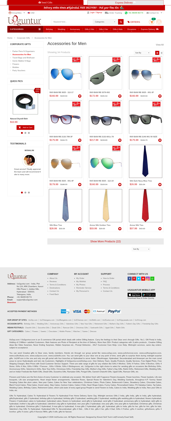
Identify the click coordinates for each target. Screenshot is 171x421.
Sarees (85, 331)
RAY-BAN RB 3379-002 (100, 92)
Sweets (43, 331)
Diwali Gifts (56, 328)
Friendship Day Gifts (150, 324)
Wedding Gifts (42, 324)
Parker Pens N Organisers (23, 51)
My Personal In (82, 291)
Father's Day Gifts (133, 324)
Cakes (27, 331)
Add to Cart (27, 127)
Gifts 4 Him (89, 29)
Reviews (53, 281)
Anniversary (75, 29)
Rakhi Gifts (120, 328)
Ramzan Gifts (68, 328)
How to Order (108, 278)
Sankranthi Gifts (96, 328)
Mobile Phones (65, 331)
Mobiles (15, 67)
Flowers (15, 64)
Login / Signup (96, 12)
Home (9, 38)
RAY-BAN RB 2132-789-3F (61, 137)
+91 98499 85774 (135, 13)
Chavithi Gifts (30, 328)
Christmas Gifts (82, 328)
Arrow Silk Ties (136, 225)
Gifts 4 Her (103, 29)
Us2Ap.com (32, 320)
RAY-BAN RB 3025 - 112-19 (102, 181)
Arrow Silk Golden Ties (100, 225)
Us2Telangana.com (47, 320)
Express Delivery (148, 29)
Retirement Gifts (100, 324)
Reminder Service (83, 288)
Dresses (93, 331)
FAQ (105, 281)
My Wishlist (81, 281)
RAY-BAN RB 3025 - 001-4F (62, 181)
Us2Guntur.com (108, 320)
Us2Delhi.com (94, 320)
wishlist (159, 22)
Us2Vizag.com (140, 320)
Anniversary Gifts (57, 324)
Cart (151, 22)
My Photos (80, 285)
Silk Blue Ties (56, 225)
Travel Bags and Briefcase (23, 58)
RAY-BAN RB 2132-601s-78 (102, 137)
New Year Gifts (86, 324)
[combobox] (105, 21)
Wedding (61, 29)
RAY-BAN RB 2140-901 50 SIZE (143, 137)
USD (32, 13)
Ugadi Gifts (109, 328)
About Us (53, 278)
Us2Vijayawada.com (124, 320)
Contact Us (54, 291)
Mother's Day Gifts (116, 324)
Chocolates (52, 331)
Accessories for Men (43, 38)
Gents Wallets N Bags (21, 61)
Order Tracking (115, 13)
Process (106, 285)
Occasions (131, 29)
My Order (80, 278)
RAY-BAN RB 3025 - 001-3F (142, 92)
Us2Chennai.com (80, 320)
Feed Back (54, 294)
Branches (11, 302)
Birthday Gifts (29, 324)
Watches (76, 331)
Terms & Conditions (58, 285)
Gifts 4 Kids (118, 29)
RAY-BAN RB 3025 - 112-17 (61, 92)
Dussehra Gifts (44, 328)
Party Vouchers (18, 70)
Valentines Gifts (72, 324)
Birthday (49, 29)
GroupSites (17, 13)
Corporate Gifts (23, 38)
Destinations (55, 288)
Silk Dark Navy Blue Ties (141, 181)
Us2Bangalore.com (64, 320)
